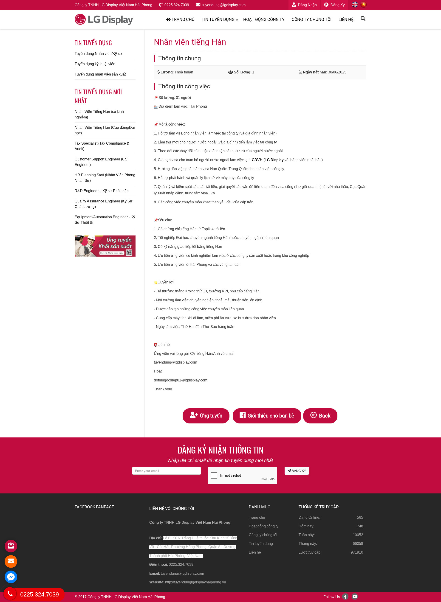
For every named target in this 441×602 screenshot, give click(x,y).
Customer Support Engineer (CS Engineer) (101, 162)
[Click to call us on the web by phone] (10, 593)
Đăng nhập (307, 5)
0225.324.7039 (176, 5)
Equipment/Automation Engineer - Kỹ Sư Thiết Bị (105, 219)
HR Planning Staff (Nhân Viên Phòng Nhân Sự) (105, 177)
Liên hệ (346, 19)
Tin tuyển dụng (218, 19)
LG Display (274, 160)
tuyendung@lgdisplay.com (223, 5)
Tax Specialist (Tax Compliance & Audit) (102, 146)
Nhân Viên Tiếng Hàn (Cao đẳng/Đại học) (105, 130)
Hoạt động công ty (264, 19)
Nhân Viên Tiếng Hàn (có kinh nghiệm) (99, 114)
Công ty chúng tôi (311, 19)
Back (324, 416)
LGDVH (256, 160)
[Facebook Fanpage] (345, 596)
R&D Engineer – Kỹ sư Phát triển (102, 191)
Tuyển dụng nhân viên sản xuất (100, 74)
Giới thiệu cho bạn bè (270, 416)
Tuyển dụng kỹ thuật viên (95, 64)
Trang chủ (183, 19)
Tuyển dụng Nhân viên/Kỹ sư (98, 54)
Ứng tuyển (210, 416)
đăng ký (337, 5)
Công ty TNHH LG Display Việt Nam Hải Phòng (113, 5)
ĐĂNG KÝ (298, 471)
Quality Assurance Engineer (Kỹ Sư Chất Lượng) (104, 204)
